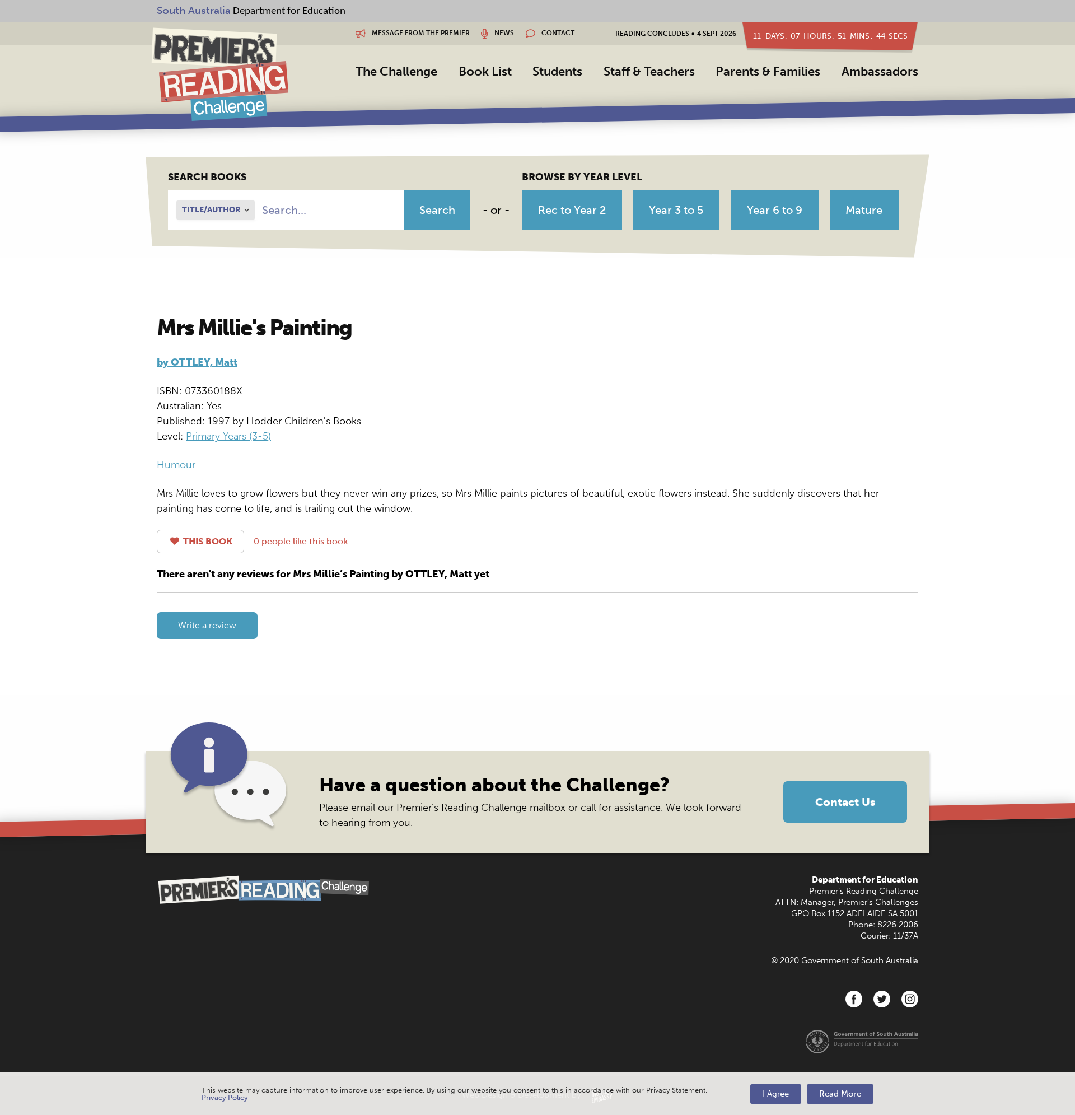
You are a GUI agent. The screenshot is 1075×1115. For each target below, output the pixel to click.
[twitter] (881, 999)
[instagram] (909, 999)
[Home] (219, 73)
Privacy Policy (225, 1097)
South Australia (194, 10)
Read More (840, 1094)
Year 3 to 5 (676, 210)
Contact (557, 33)
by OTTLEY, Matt (197, 362)
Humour (176, 465)
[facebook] (853, 999)
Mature (863, 210)
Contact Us (845, 802)
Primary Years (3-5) (228, 436)
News (503, 33)
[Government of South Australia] (862, 1041)
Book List (485, 71)
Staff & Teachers (649, 71)
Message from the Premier (420, 33)
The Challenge (396, 71)
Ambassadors (880, 71)
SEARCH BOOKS (207, 177)
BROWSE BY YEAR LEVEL (582, 177)
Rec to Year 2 (572, 210)
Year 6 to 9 (774, 210)
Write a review (207, 625)
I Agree (776, 1094)
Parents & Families (768, 71)
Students (557, 71)
